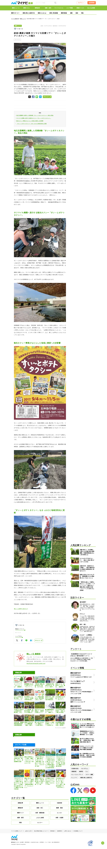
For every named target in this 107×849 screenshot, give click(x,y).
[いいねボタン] (15, 29)
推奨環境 (59, 831)
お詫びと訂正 (28, 831)
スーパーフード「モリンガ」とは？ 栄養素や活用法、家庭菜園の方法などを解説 (18, 685)
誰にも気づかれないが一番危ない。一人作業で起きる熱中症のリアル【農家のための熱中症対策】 (39, 724)
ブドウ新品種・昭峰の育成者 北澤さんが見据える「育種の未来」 (28, 711)
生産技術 (59, 803)
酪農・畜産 (59, 807)
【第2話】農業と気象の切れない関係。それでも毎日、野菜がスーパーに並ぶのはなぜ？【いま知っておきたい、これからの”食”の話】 (39, 685)
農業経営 (20, 807)
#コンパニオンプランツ (77, 774)
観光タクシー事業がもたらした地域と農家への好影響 (29, 120)
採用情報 (42, 842)
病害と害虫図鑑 (53, 13)
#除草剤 (81, 771)
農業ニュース (23, 18)
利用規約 (52, 831)
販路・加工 (40, 807)
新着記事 (20, 803)
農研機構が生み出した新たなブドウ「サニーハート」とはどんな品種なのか (28, 685)
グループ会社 (48, 842)
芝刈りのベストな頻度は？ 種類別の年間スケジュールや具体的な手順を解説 (39, 711)
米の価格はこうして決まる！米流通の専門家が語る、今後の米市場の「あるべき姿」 (28, 698)
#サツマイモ (18, 632)
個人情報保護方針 (56, 842)
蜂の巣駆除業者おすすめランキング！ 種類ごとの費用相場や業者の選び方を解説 (49, 711)
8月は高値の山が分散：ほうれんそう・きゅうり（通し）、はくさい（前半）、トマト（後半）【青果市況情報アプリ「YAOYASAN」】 (60, 698)
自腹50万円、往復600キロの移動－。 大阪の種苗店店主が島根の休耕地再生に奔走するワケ (50, 698)
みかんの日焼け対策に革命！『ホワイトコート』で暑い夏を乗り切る (18, 698)
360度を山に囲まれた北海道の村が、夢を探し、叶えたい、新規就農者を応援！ (19, 711)
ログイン (81, 2)
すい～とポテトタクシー (21, 608)
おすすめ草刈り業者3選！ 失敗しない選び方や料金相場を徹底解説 (60, 711)
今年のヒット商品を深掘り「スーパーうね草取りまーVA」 (49, 724)
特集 (82, 13)
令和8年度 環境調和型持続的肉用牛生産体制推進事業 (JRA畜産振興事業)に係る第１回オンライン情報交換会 (19, 724)
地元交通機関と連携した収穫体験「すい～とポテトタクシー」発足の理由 (34, 115)
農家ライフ (20, 812)
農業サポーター (15, 13)
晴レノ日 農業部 (34, 654)
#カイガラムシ (85, 768)
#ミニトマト (74, 777)
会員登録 (91, 2)
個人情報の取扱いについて (41, 831)
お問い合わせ (67, 831)
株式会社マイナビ (15, 842)
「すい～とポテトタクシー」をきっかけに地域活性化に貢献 (31, 123)
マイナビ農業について (16, 831)
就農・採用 (20, 817)
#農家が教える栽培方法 (86, 777)
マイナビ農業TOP (15, 18)
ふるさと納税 (40, 817)
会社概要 (21, 842)
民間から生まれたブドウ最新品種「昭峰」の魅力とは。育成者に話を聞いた (28, 724)
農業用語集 (64, 13)
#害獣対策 (73, 771)
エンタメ (59, 812)
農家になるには (42, 13)
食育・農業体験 (39, 812)
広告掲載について (77, 831)
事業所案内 (27, 842)
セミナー (39, 822)
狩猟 (20, 822)
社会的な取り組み (35, 842)
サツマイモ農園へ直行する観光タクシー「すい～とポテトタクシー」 (33, 118)
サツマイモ (17, 39)
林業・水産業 (59, 817)
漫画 (77, 13)
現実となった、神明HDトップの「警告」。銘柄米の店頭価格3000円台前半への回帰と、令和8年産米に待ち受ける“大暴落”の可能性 (60, 685)
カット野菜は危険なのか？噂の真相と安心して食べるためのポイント (39, 698)
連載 (71, 13)
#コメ (86, 771)
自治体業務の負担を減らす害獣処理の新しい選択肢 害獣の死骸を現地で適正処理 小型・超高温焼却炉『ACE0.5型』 (60, 724)
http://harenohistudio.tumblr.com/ (36, 663)
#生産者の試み (75, 768)
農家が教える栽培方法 (29, 13)
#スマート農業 (89, 774)
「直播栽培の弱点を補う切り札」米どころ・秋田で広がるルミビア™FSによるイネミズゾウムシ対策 (49, 685)
